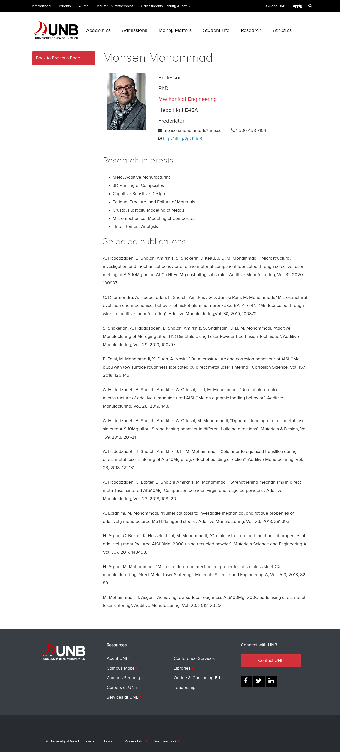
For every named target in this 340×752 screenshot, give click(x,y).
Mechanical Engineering (187, 99)
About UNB (118, 658)
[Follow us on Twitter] (259, 681)
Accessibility (135, 741)
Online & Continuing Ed (197, 678)
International (42, 6)
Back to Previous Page (58, 58)
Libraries (182, 668)
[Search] (311, 5)
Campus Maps (121, 668)
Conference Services (194, 658)
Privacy (109, 741)
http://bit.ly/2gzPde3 (182, 139)
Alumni (83, 6)
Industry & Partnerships (115, 6)
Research (251, 30)
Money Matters (175, 30)
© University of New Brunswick (70, 741)
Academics (98, 30)
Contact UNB (271, 660)
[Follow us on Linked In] (271, 681)
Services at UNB (123, 697)
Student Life (216, 30)
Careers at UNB (122, 687)
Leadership (184, 687)
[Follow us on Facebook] (246, 681)
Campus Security (123, 678)
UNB (164, 6)
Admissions (134, 30)
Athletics (282, 30)
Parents (65, 6)
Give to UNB (275, 6)
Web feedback (165, 741)
